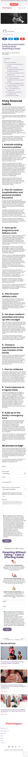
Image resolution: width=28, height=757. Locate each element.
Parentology (5, 54)
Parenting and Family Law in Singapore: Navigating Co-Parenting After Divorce (13, 710)
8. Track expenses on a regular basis (13, 89)
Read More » (4, 666)
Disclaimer (6, 750)
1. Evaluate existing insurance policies (15, 65)
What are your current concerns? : (11, 487)
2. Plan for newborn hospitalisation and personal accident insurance (15, 69)
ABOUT (2, 740)
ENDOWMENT (4, 731)
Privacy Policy (20, 750)
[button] (19, 8)
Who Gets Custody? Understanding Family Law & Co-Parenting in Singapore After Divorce (13, 686)
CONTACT (3, 742)
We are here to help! (13, 95)
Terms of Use (13, 750)
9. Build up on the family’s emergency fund (14, 93)
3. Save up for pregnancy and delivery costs (15, 74)
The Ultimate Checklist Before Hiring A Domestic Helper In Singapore (12, 662)
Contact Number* (7, 482)
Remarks (4, 499)
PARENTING (3, 733)
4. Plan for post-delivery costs (15, 76)
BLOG (2, 736)
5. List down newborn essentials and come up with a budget (15, 79)
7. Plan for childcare (12, 87)
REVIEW (2, 738)
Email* (3, 477)
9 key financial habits (10, 62)
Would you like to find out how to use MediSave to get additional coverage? (12, 493)
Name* (4, 466)
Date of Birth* (5, 471)
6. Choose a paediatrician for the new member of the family (15, 84)
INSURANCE (3, 728)
